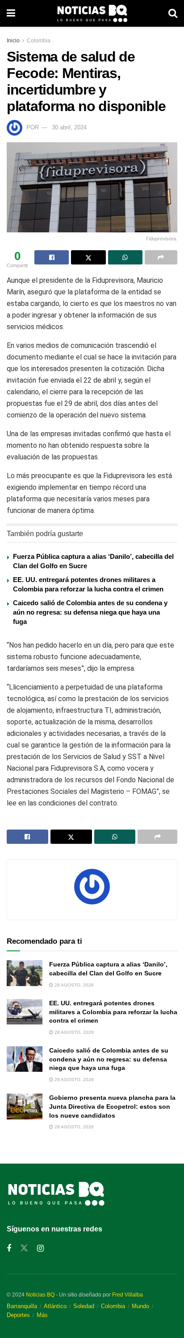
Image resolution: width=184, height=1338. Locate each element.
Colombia (38, 40)
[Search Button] (172, 13)
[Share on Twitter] (88, 257)
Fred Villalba (127, 1295)
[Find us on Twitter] (24, 1248)
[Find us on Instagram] (40, 1248)
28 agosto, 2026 (73, 985)
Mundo (140, 1306)
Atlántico (55, 1306)
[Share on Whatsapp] (125, 257)
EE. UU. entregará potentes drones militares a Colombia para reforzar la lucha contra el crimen (113, 1011)
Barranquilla (22, 1306)
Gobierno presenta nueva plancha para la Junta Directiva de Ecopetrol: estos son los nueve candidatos (112, 1106)
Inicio (13, 40)
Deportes (18, 1315)
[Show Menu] (11, 13)
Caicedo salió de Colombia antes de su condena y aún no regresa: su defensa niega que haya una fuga (90, 612)
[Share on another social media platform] (161, 257)
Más (42, 1315)
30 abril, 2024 (69, 127)
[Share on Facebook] (51, 257)
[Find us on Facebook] (9, 1248)
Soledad (83, 1306)
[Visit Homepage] (92, 13)
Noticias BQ (40, 1295)
